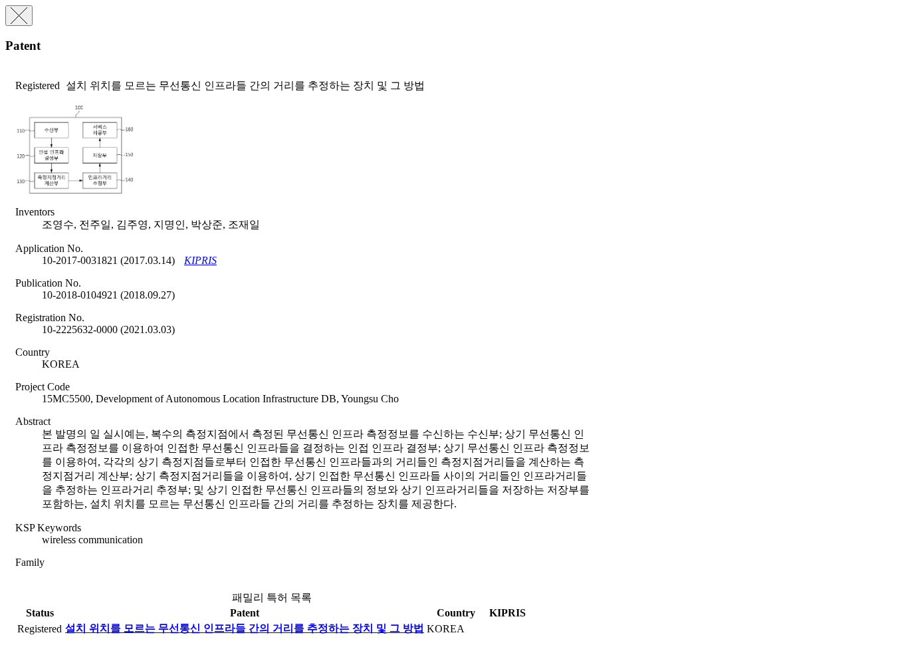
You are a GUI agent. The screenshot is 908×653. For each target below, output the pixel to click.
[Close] (19, 15)
